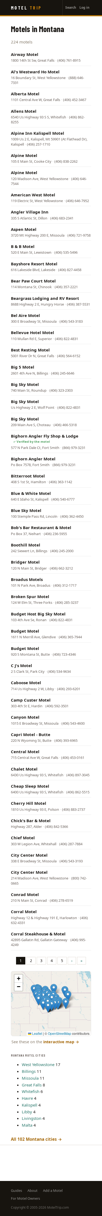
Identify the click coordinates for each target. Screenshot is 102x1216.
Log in (84, 7)
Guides (16, 1190)
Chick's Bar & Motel (31, 820)
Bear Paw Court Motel (33, 281)
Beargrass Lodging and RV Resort (45, 298)
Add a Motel (53, 1190)
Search (70, 7)
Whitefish (30, 1091)
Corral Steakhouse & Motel (38, 934)
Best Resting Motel (30, 350)
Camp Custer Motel (31, 700)
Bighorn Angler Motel (33, 458)
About (32, 1190)
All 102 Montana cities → (36, 1139)
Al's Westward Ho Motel (35, 71)
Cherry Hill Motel (28, 803)
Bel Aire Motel (25, 315)
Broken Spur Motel (30, 596)
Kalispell (29, 1105)
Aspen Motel (23, 229)
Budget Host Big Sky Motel (38, 614)
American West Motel (33, 194)
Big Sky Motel (25, 384)
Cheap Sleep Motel (30, 786)
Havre (27, 1098)
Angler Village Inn (29, 212)
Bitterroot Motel (28, 476)
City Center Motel (29, 855)
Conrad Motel (25, 894)
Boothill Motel (25, 545)
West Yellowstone (38, 1064)
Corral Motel (24, 911)
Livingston (31, 1118)
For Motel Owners (25, 1198)
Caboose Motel (26, 682)
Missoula (30, 1078)
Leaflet (36, 1033)
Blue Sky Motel (26, 510)
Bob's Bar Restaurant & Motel (41, 527)
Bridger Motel (25, 562)
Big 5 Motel (22, 367)
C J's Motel (21, 665)
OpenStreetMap (59, 1033)
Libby (27, 1111)
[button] (51, 1005)
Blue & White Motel (31, 493)
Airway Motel (24, 54)
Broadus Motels (27, 579)
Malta (27, 1125)
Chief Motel (23, 837)
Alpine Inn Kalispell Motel (37, 133)
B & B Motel (23, 246)
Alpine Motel (24, 155)
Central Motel (25, 751)
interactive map (61, 1041)
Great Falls (32, 1085)
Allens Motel (23, 111)
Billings (29, 1071)
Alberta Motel (25, 93)
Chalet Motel (24, 769)
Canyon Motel (25, 717)
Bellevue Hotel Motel (32, 332)
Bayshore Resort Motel (34, 263)
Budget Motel (25, 631)
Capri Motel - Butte (30, 734)
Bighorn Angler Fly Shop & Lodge (44, 436)
